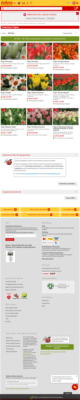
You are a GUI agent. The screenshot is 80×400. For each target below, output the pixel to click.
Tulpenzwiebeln (41, 23)
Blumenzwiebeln (12, 23)
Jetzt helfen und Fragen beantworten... (18, 388)
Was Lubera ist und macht (13, 310)
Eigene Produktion (10, 290)
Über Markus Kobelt (11, 308)
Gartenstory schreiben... (67, 184)
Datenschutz (46, 303)
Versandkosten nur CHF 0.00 (50, 268)
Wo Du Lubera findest (11, 313)
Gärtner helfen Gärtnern (13, 343)
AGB (43, 306)
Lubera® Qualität (10, 281)
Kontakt (7, 321)
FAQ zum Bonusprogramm (31, 173)
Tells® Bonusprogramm (13, 340)
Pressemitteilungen (11, 316)
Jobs (6, 319)
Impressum (45, 300)
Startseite (3, 23)
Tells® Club (9, 338)
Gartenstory (27, 352)
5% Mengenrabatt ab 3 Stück (14, 284)
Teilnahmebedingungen (53, 173)
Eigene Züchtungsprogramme (14, 287)
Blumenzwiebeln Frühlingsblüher (27, 23)
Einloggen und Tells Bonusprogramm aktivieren (57, 347)
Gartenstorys (10, 349)
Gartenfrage (27, 355)
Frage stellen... (71, 198)
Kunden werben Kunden (13, 346)
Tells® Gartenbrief (11, 351)
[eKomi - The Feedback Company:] (50, 286)
